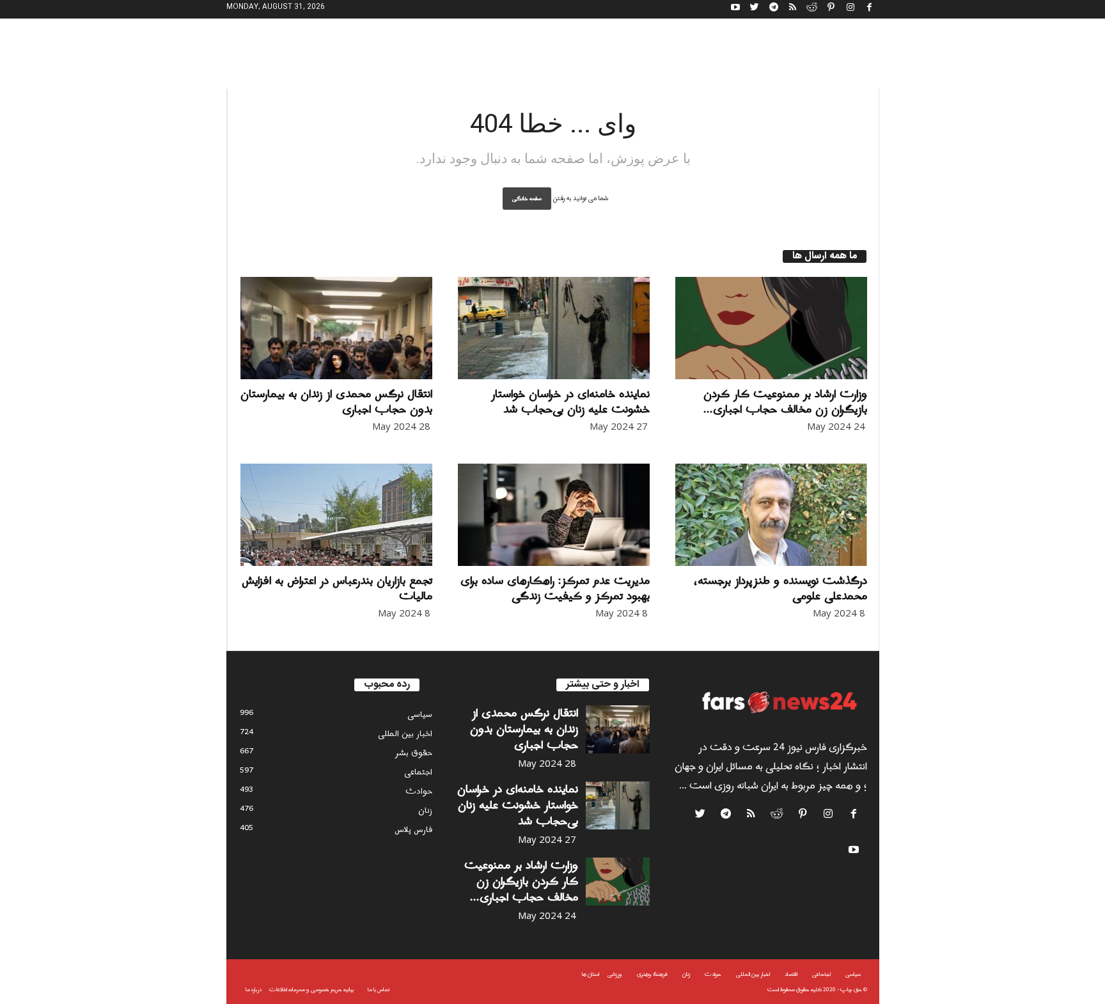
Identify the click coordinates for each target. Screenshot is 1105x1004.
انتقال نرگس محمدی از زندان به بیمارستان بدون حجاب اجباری (336, 401)
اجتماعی (418, 772)
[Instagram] (850, 9)
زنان (425, 810)
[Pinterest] (831, 9)
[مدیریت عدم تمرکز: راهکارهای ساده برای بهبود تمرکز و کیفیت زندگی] (554, 515)
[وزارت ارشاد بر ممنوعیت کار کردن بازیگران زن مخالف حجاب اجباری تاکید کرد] (771, 328)
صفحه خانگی (527, 198)
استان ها (590, 974)
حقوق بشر (413, 753)
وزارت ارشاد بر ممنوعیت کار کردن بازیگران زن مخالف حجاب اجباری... (785, 401)
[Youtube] (735, 9)
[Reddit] (812, 9)
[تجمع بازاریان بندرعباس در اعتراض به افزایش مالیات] (336, 515)
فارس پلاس (413, 829)
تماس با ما (378, 990)
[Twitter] (754, 9)
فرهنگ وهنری (652, 974)
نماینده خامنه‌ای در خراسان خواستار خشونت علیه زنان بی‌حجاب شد (570, 401)
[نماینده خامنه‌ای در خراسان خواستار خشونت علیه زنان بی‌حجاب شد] (554, 328)
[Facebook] (869, 9)
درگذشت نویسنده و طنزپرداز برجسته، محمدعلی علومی (780, 588)
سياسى (419, 714)
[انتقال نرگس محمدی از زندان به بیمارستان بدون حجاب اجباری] (336, 328)
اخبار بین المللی (405, 733)
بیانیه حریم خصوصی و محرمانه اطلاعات (311, 990)
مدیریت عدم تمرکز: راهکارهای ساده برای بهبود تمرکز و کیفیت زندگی (555, 588)
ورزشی (614, 974)
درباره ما (254, 990)
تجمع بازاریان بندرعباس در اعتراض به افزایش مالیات (337, 588)
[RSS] (793, 9)
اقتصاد (791, 974)
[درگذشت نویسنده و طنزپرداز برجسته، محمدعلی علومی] (771, 515)
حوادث (418, 791)
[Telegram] (773, 9)
